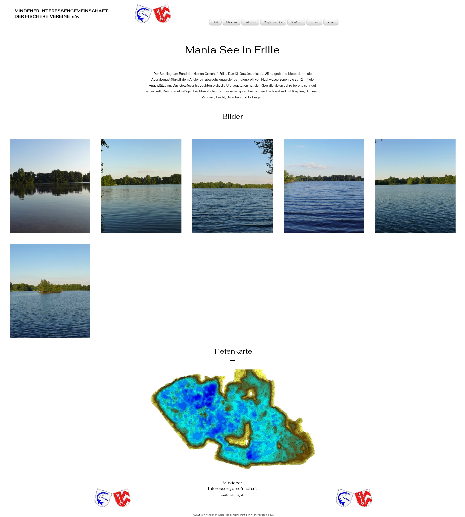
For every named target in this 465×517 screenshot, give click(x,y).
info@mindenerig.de (232, 495)
